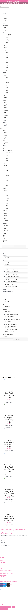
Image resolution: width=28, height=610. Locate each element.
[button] (3, 128)
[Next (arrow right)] (6, 609)
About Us (5, 15)
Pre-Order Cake (5, 74)
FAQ (1, 568)
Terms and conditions (6, 570)
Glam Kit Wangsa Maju (9, 284)
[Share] (6, 607)
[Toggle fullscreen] (9, 607)
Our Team (7, 259)
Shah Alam (7, 264)
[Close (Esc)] (2, 607)
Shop (4, 23)
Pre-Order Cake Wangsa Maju (7, 81)
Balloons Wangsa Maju (6, 115)
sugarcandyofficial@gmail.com (8, 581)
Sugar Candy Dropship (5, 122)
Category (5, 32)
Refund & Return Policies (6, 573)
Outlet (4, 119)
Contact (5, 125)
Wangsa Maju (7, 262)
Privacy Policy (3, 575)
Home (4, 13)
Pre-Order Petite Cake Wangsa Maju (13, 274)
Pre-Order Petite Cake (9, 273)
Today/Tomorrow (8, 34)
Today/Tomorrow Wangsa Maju (12, 269)
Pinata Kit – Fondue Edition (10, 283)
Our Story (7, 257)
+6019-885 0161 (4, 579)
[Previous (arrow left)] (2, 609)
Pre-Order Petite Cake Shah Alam (13, 276)
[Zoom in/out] (13, 607)
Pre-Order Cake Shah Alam (7, 89)
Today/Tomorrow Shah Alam (12, 271)
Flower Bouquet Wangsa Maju (11, 286)
